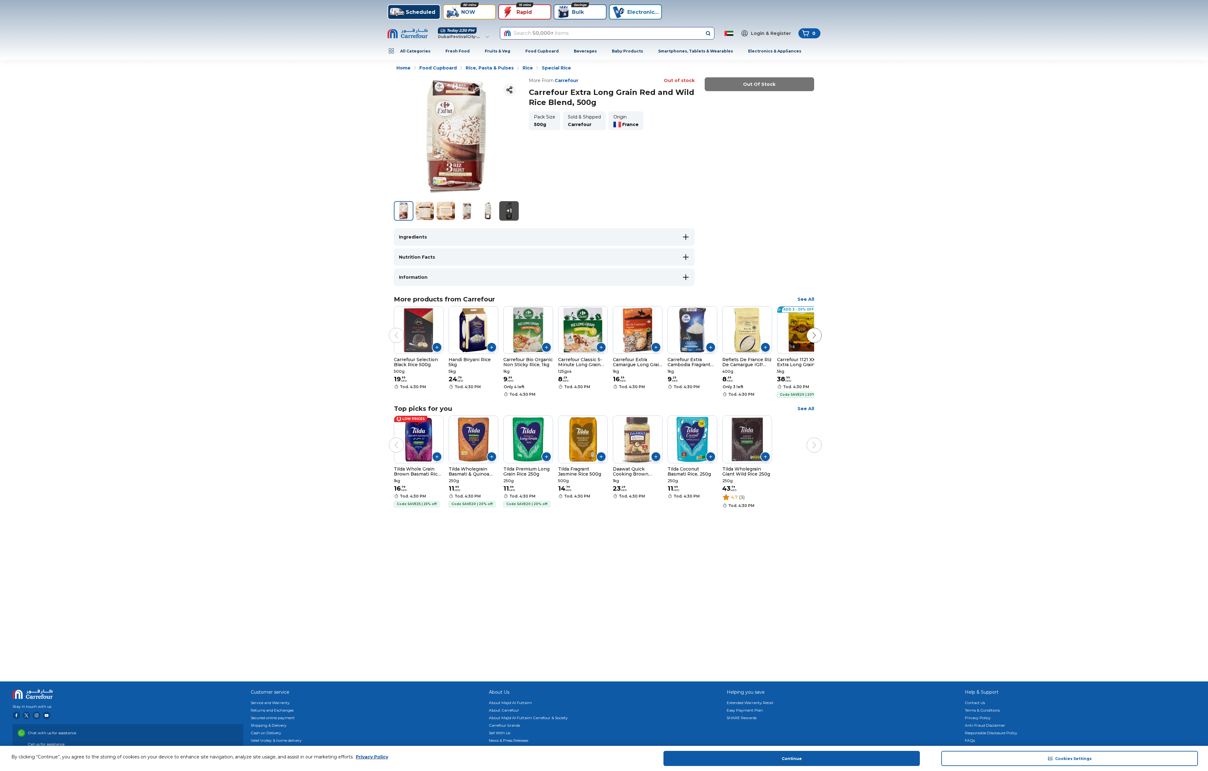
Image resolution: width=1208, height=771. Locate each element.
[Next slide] (808, 329)
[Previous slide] (390, 329)
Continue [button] (792, 758)
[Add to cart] (437, 347)
